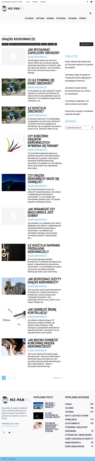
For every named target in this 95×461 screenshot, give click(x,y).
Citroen (5, 44)
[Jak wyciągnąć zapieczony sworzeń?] (13, 56)
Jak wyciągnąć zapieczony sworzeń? (43, 51)
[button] (90, 13)
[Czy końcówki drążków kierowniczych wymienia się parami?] (13, 143)
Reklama (35, 2)
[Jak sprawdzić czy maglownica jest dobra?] (13, 216)
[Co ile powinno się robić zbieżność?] (13, 87)
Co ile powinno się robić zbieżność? (41, 81)
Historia (40, 18)
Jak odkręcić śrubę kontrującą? (42, 311)
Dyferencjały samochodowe (78, 435)
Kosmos (50, 18)
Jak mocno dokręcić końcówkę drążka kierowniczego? (43, 343)
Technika (72, 18)
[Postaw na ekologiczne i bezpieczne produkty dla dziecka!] (38, 425)
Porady (82, 18)
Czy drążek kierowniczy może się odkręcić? (43, 179)
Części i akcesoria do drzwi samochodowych (25, 44)
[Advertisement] (47, 28)
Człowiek (29, 18)
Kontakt (43, 2)
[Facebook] (87, 1)
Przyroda (61, 18)
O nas (28, 2)
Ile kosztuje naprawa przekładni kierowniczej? (44, 249)
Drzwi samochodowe (74, 446)
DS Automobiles (72, 423)
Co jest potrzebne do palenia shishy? (52, 415)
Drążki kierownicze (37, 57)
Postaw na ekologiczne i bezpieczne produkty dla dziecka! (51, 427)
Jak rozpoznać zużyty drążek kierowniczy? (44, 280)
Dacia (44, 44)
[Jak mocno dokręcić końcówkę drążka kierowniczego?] (13, 347)
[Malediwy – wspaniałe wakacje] (38, 405)
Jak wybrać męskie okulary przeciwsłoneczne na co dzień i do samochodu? (78, 91)
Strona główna (7, 36)
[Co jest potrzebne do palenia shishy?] (38, 415)
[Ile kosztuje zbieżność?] (13, 115)
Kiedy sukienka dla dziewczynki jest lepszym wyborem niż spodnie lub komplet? (79, 64)
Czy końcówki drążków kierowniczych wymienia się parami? (43, 141)
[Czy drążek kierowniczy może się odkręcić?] (13, 182)
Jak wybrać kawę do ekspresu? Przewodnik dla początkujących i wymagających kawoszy (78, 77)
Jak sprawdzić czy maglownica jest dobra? (41, 212)
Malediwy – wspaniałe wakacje (50, 405)
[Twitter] (91, 1)
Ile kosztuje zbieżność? (37, 109)
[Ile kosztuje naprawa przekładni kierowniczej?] (13, 252)
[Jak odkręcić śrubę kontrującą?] (13, 316)
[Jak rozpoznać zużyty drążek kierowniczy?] (13, 286)
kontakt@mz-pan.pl (9, 426)
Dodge (50, 44)
